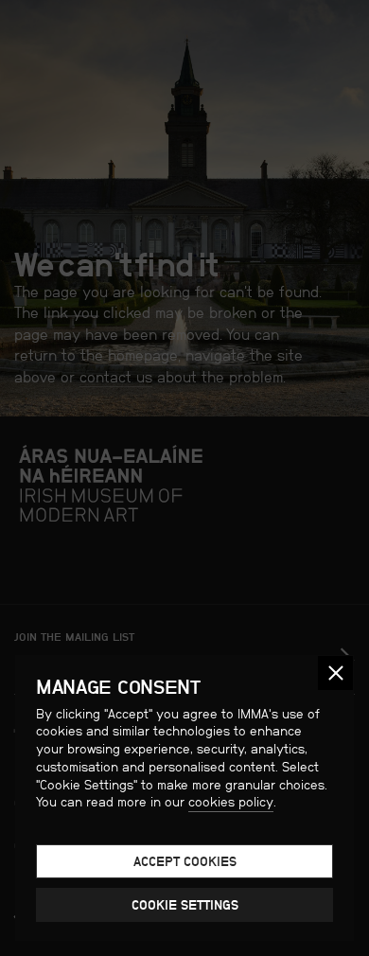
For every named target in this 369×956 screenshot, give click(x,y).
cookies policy (230, 801)
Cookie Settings (185, 904)
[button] (335, 673)
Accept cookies (185, 861)
